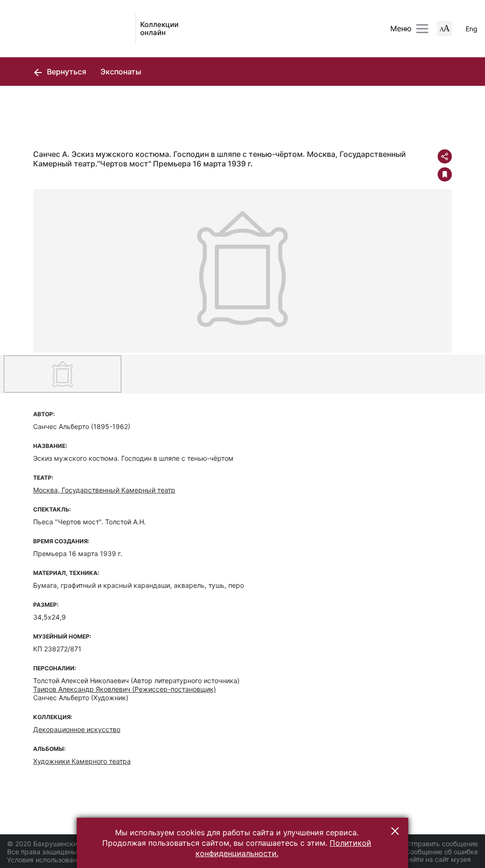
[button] (395, 831)
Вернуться (65, 71)
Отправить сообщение (441, 844)
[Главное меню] (422, 28)
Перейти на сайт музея (433, 859)
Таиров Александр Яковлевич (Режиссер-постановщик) (124, 689)
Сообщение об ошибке (441, 852)
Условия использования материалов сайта (76, 860)
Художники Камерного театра (82, 761)
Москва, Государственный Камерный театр (104, 490)
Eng (471, 29)
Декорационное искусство (76, 729)
